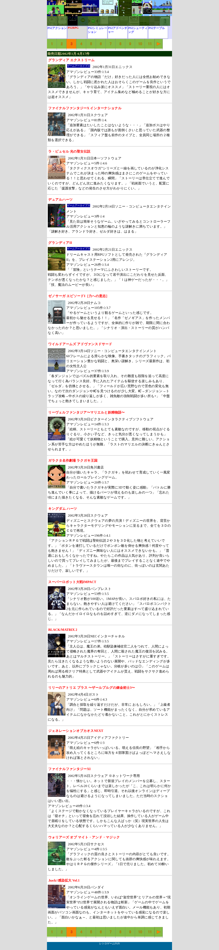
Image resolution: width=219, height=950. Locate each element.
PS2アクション (57, 28)
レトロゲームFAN (109, 943)
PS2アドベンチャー (117, 30)
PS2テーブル (156, 28)
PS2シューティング (137, 30)
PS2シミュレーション (97, 30)
